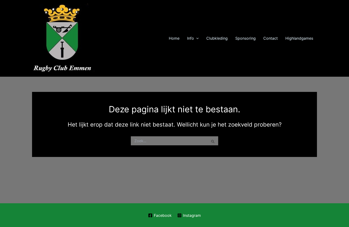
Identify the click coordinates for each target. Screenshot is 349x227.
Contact (270, 38)
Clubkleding (217, 38)
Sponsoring (245, 38)
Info (190, 38)
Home (174, 38)
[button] (196, 38)
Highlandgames (299, 38)
